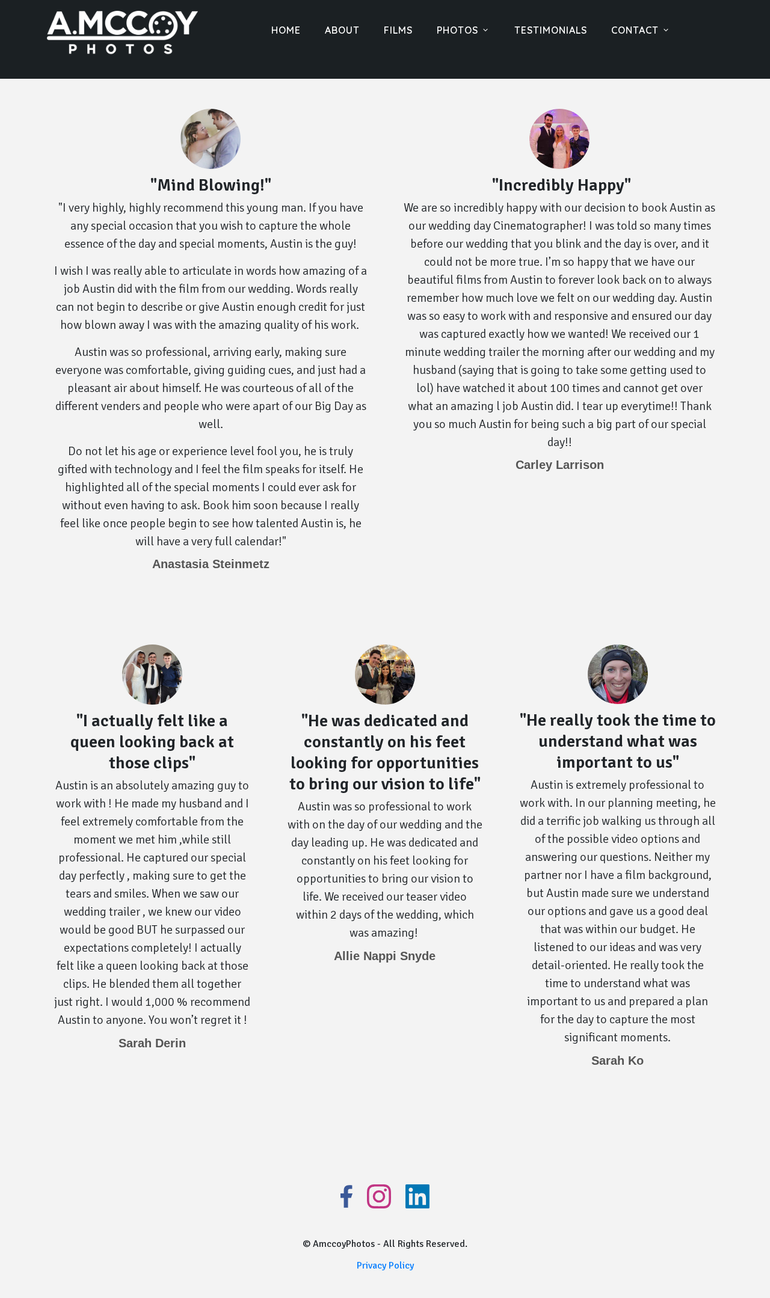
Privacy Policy (385, 1266)
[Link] (346, 1196)
